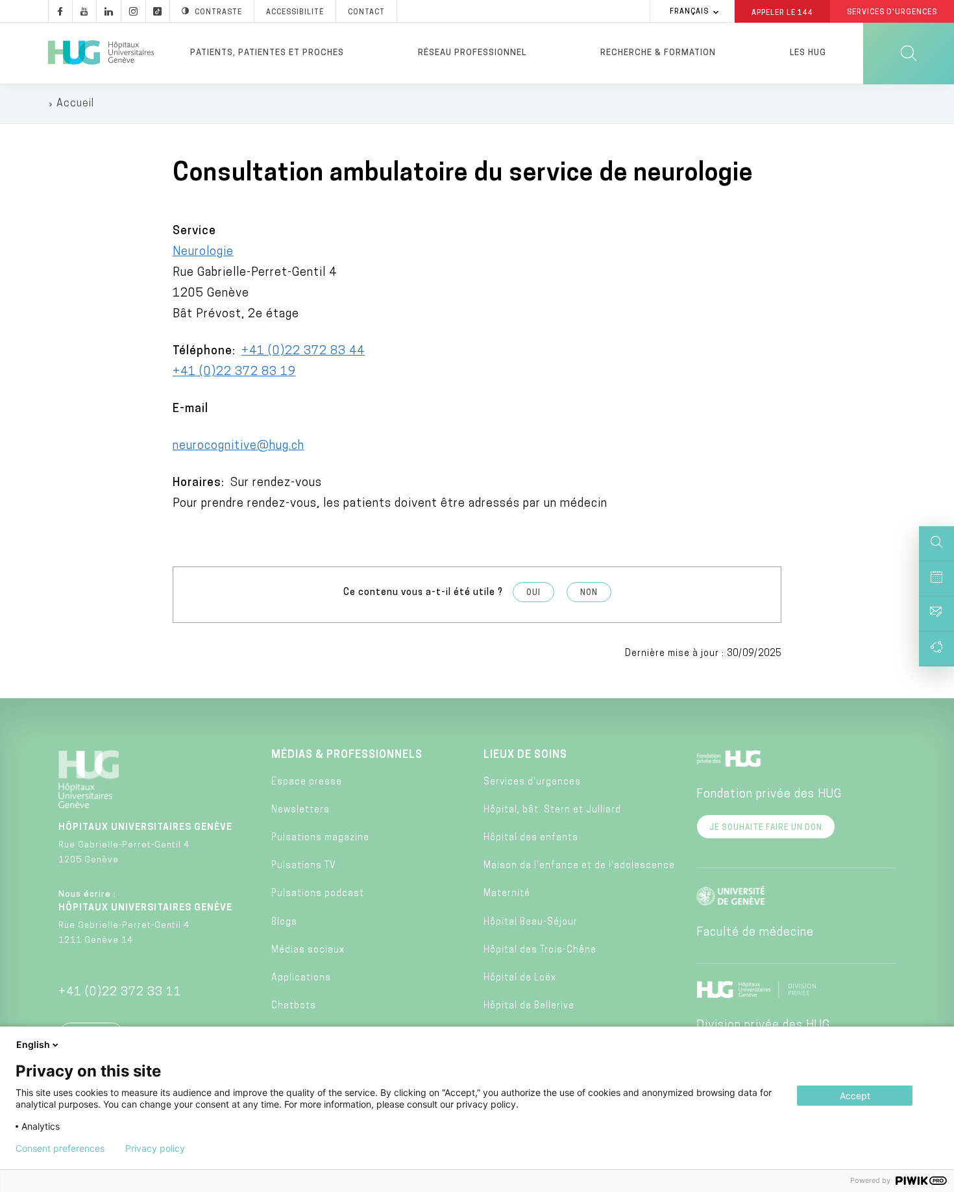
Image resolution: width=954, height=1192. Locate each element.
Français (689, 12)
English (33, 1044)
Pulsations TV (303, 866)
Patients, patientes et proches (267, 53)
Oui (533, 593)
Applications (301, 978)
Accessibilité (295, 12)
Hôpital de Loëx (519, 978)
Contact (366, 12)
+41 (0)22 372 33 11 (120, 993)
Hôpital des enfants (530, 838)
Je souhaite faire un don (765, 828)
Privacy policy (155, 1148)
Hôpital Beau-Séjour (530, 922)
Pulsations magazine (320, 838)
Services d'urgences (532, 782)
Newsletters (300, 810)
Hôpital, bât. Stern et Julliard (552, 810)
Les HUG (808, 53)
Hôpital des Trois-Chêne (539, 950)
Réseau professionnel (472, 53)
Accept (855, 1095)
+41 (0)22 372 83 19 (234, 372)
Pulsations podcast (317, 894)
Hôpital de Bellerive (528, 1006)
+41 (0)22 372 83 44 (303, 352)
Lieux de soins (525, 755)
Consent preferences (60, 1148)
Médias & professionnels (346, 755)
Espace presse (306, 782)
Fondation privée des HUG (769, 795)
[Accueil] (101, 53)
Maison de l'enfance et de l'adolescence (579, 866)
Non (589, 593)
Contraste (218, 12)
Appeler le (782, 12)
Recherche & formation (658, 53)
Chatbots (293, 1006)
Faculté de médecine (755, 933)
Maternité (506, 894)
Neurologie (203, 252)
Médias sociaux (308, 950)
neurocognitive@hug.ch (238, 446)
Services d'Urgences (892, 12)
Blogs (284, 922)
